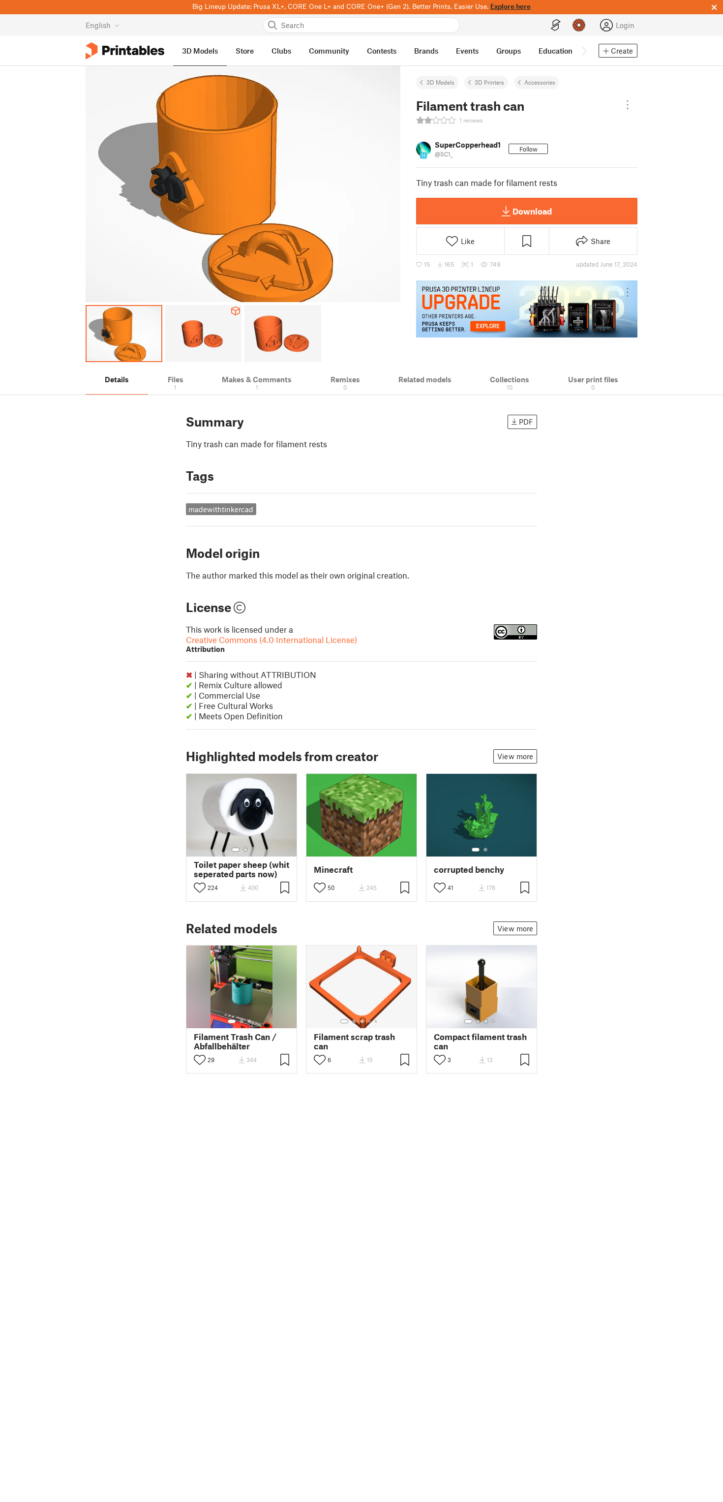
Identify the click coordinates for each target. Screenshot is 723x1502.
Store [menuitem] (245, 50)
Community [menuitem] (329, 50)
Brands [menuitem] (426, 50)
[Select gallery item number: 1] (236, 850)
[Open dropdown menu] (627, 105)
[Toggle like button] (200, 887)
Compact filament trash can (480, 1041)
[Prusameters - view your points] (578, 25)
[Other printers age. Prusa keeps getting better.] (526, 308)
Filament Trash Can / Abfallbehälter (235, 1041)
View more (515, 756)
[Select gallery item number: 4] (370, 1021)
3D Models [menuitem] (200, 50)
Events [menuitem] (467, 50)
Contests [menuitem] (381, 50)
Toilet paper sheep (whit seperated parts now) (241, 869)
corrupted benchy (469, 869)
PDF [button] (526, 421)
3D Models (440, 82)
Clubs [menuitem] (281, 50)
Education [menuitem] (555, 50)
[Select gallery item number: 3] (249, 1021)
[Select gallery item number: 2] (245, 850)
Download (532, 211)
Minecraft (333, 869)
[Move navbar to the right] (583, 50)
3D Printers (489, 82)
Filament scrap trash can (354, 1041)
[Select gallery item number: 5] (377, 1021)
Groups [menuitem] (508, 50)
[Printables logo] (125, 51)
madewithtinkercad (220, 509)
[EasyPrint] (555, 25)
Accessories (539, 82)
